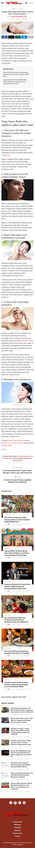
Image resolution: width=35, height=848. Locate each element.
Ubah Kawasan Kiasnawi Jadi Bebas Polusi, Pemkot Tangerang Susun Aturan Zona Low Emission (22, 710)
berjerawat (24, 340)
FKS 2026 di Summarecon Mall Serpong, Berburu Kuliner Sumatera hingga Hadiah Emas (16, 74)
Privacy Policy (17, 833)
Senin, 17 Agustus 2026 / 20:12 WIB (20, 624)
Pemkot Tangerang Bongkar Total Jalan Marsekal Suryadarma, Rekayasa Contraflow (22, 775)
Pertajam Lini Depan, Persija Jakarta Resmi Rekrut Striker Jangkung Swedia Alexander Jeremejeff (20, 731)
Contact (17, 836)
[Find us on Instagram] (19, 802)
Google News (7, 458)
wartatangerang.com (18, 17)
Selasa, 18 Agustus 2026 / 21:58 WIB (20, 591)
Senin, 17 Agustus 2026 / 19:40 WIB (20, 655)
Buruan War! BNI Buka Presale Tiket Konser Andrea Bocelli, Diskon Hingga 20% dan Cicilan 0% (21, 753)
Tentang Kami (17, 822)
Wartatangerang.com (24, 456)
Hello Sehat (8, 445)
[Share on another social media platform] (31, 37)
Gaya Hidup (20, 8)
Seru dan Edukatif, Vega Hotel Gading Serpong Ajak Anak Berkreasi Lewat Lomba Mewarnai (16, 620)
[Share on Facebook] (4, 37)
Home (13, 8)
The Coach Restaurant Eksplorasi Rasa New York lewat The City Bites (16, 652)
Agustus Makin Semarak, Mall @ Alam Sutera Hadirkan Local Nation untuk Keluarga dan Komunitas (15, 81)
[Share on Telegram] (24, 37)
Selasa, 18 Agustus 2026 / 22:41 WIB (20, 557)
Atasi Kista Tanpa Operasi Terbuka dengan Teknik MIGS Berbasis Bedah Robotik (20, 765)
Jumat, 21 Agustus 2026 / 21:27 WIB (20, 524)
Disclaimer (17, 825)
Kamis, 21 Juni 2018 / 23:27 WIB (18, 19)
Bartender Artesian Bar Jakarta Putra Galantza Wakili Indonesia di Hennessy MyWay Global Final (17, 586)
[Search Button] (26, 3)
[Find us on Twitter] (15, 802)
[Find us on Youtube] (24, 802)
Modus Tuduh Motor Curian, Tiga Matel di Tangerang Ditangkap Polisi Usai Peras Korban (22, 720)
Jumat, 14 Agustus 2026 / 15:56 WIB (20, 689)
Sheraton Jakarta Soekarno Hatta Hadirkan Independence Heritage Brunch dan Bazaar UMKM (16, 684)
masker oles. (5, 155)
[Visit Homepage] (14, 3)
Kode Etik (17, 827)
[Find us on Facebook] (10, 802)
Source (3, 449)
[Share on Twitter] (11, 37)
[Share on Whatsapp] (18, 37)
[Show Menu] (2, 3)
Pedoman (17, 830)
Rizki (9, 524)
